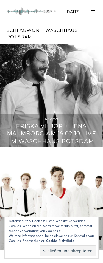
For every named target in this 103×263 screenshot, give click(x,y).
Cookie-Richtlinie (60, 240)
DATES (75, 12)
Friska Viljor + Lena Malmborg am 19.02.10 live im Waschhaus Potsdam (51, 134)
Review (51, 118)
